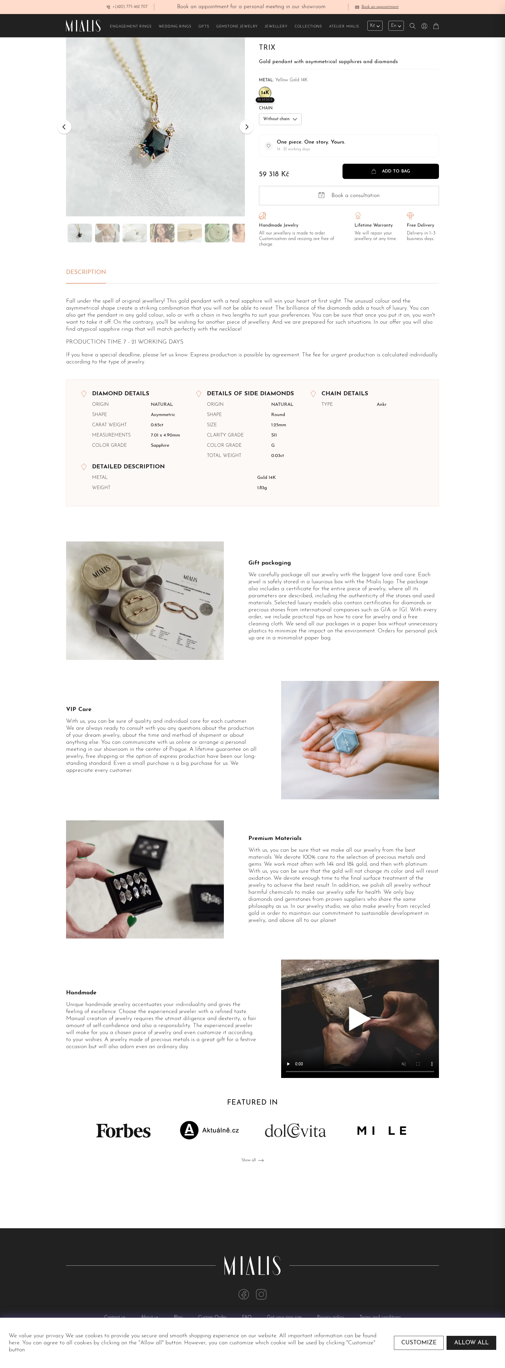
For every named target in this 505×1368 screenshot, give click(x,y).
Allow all (471, 1343)
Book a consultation (355, 196)
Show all (248, 1160)
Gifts (203, 26)
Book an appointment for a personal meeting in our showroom (251, 7)
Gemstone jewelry (237, 26)
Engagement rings (130, 26)
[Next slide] (247, 127)
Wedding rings (175, 26)
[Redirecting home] (83, 26)
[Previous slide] (64, 127)
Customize (419, 1343)
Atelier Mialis (344, 26)
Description (86, 272)
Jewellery (276, 26)
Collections (308, 26)
